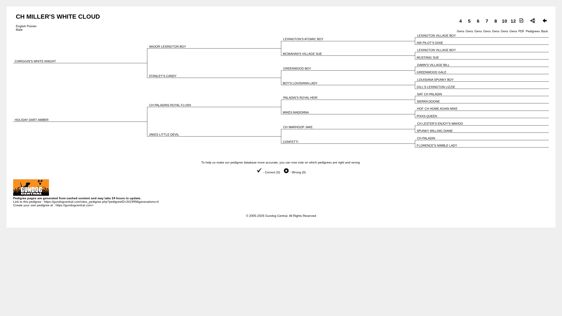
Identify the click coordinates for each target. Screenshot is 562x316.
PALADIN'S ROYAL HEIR (300, 97)
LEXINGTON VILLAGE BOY (436, 35)
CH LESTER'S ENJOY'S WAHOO (440, 123)
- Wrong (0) (297, 172)
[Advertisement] (281, 244)
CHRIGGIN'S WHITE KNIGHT (35, 61)
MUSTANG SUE (428, 57)
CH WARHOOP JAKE (298, 127)
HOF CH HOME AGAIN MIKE (437, 108)
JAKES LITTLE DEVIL (164, 134)
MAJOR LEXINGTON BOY (167, 46)
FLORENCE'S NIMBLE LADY (437, 145)
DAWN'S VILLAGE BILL (433, 65)
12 (513, 20)
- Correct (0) (271, 172)
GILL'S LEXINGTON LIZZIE (436, 87)
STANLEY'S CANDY (163, 76)
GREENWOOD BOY (297, 68)
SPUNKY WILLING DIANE (435, 131)
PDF (521, 31)
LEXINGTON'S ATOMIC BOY (303, 39)
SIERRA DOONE (428, 101)
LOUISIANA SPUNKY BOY (435, 79)
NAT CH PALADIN (429, 94)
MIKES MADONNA (296, 112)
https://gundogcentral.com (74, 205)
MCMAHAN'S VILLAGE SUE (302, 54)
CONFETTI (290, 142)
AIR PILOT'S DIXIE (430, 43)
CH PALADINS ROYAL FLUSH (170, 105)
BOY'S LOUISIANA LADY (300, 83)
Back (544, 31)
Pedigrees (533, 31)
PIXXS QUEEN (427, 116)
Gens (460, 31)
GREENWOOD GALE (431, 72)
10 (504, 20)
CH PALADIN (426, 138)
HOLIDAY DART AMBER (32, 120)
